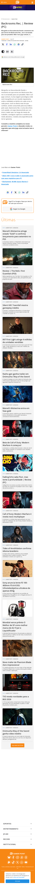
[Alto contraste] (3, 51)
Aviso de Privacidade (19, 877)
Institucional (9, 844)
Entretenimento (10, 829)
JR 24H (5, 834)
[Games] (17, 7)
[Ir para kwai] (22, 857)
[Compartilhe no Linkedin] (11, 44)
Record (6, 839)
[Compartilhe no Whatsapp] (15, 44)
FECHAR (17, 881)
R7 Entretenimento (5, 19)
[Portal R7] (17, 2)
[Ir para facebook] (13, 857)
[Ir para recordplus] (9, 862)
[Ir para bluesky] (9, 857)
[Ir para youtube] (26, 862)
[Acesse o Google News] (19, 44)
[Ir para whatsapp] (22, 862)
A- (12, 51)
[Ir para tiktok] (13, 862)
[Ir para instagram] (17, 857)
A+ (7, 51)
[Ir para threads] (26, 857)
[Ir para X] (17, 862)
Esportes (7, 824)
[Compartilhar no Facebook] (7, 44)
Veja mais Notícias (17, 745)
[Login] (32, 2)
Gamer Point (14, 19)
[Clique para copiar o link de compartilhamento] (22, 44)
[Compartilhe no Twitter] (3, 44)
